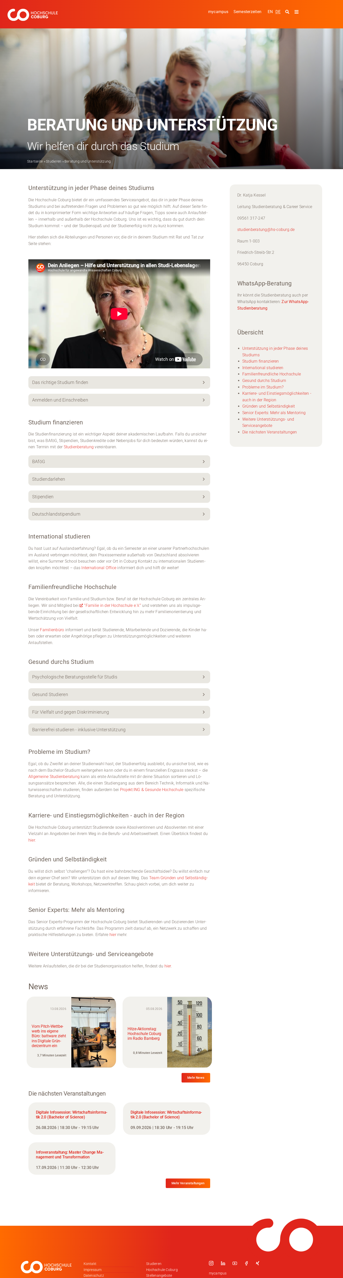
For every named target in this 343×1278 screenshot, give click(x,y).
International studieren (262, 367)
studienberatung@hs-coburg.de (266, 229)
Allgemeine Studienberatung (54, 776)
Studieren (53, 161)
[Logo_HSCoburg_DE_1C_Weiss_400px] (33, 10)
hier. (32, 840)
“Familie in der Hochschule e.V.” (112, 605)
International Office (98, 567)
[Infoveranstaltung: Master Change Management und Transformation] (72, 1158)
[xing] (257, 1263)
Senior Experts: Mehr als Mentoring (274, 412)
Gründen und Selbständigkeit (268, 406)
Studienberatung (79, 447)
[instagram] (211, 1263)
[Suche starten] (288, 12)
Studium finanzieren (260, 361)
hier (112, 934)
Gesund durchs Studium (264, 380)
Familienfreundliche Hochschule (271, 374)
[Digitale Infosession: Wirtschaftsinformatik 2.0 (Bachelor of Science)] (72, 1118)
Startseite (35, 161)
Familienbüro (52, 629)
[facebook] (246, 1263)
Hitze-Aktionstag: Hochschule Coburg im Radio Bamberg (144, 1033)
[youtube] (235, 1263)
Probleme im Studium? (262, 387)
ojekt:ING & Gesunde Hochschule (153, 789)
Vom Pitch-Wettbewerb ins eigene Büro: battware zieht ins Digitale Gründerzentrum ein (49, 1036)
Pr (122, 789)
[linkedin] (223, 1263)
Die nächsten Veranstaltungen (269, 432)
